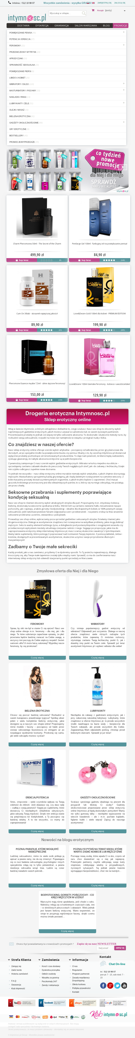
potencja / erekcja (21, 39)
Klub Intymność (18, 988)
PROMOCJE (120, 25)
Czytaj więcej (37, 657)
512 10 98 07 (28, 3)
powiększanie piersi (21, 71)
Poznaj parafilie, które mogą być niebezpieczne (37, 850)
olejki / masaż (18, 110)
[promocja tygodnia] (68, 170)
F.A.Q (13, 981)
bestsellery (18, 135)
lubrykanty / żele (21, 103)
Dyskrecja (41, 25)
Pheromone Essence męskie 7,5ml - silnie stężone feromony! (37, 383)
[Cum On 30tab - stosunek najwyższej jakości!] (37, 287)
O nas (75, 966)
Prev (12, 167)
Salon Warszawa (86, 25)
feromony (17, 45)
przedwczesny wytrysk (24, 52)
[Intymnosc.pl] (27, 18)
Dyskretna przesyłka (51, 970)
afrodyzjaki (18, 58)
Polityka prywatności (81, 988)
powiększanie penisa (22, 33)
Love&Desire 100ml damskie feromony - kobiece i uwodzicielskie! (99, 384)
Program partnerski (80, 974)
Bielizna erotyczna (37, 711)
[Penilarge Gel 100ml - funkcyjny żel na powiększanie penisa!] (99, 217)
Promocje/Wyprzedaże (24, 142)
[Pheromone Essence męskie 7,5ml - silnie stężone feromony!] (37, 357)
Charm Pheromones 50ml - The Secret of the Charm (37, 243)
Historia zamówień (19, 974)
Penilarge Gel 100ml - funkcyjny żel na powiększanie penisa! (99, 243)
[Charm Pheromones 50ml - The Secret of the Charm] (37, 217)
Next (122, 167)
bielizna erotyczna (22, 116)
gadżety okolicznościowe (26, 123)
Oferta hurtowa (78, 984)
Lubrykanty (97, 711)
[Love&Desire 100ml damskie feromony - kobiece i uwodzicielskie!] (99, 357)
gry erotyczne (19, 129)
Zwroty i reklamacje (50, 985)
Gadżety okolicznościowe (97, 797)
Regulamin (77, 970)
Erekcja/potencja (37, 797)
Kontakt (75, 992)
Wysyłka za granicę (50, 978)
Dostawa (23, 25)
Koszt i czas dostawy (51, 966)
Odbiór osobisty (49, 974)
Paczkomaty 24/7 (49, 981)
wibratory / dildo (21, 84)
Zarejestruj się (104, 2)
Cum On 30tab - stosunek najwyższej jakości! (37, 313)
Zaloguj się (119, 2)
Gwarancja (61, 25)
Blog (106, 25)
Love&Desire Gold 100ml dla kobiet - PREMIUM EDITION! (100, 313)
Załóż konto (16, 970)
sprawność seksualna (24, 65)
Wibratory (98, 624)
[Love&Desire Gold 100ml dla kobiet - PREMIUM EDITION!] (99, 287)
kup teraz (23, 260)
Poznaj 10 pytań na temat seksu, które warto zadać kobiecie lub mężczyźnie (97, 850)
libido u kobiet (19, 78)
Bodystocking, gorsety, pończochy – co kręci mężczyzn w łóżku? (67, 896)
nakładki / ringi (19, 97)
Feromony (37, 624)
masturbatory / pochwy (24, 90)
